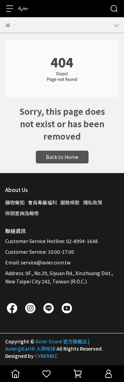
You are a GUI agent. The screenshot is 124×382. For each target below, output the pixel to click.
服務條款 (70, 202)
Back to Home (62, 156)
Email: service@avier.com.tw (38, 262)
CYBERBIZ (46, 355)
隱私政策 (92, 202)
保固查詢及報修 (22, 213)
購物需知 (14, 202)
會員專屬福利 (42, 202)
